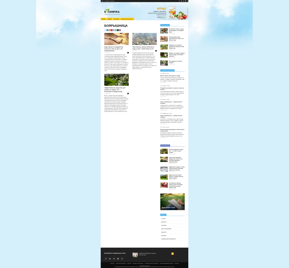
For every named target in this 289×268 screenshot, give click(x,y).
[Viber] (120, 30)
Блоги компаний (165, 145)
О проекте (112, 263)
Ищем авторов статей (168, 207)
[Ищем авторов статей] (172, 202)
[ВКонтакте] (107, 30)
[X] (118, 30)
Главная (104, 19)
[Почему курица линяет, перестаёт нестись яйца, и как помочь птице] (164, 39)
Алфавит (109, 19)
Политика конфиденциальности (166, 263)
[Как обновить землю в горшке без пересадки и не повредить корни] (164, 31)
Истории (163, 225)
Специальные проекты (126, 19)
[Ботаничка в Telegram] (183, 1)
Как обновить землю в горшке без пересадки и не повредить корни (176, 30)
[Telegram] (114, 30)
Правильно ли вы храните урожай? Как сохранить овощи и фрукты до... (176, 47)
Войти (102, 1)
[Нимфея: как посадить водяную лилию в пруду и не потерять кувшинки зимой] (164, 55)
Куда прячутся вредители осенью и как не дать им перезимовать (113, 49)
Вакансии (129, 263)
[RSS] (187, 1)
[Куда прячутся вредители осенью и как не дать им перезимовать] (116, 39)
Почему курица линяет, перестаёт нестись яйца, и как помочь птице (176, 38)
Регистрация (106, 1)
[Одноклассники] (109, 30)
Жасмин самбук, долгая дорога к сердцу (170, 75)
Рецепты (163, 232)
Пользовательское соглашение (151, 263)
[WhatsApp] (116, 30)
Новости (163, 222)
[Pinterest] (111, 30)
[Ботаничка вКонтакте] (181, 1)
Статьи (163, 218)
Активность (112, 1)
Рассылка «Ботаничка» (121, 263)
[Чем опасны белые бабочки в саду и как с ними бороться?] (144, 39)
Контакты (177, 263)
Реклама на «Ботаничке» (138, 263)
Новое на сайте (165, 25)
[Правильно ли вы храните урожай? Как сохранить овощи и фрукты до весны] (164, 47)
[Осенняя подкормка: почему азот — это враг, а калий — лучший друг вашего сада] (164, 151)
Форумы (163, 235)
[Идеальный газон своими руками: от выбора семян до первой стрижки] (164, 177)
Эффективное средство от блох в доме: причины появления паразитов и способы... (177, 168)
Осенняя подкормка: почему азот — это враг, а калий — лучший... (176, 151)
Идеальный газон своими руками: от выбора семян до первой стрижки (176, 176)
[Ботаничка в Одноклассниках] (179, 1)
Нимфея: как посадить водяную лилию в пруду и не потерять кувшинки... (177, 55)
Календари (116, 19)
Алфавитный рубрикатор (168, 239)
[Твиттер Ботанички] (185, 1)
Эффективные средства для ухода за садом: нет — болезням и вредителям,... (114, 89)
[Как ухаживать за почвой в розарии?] (164, 63)
